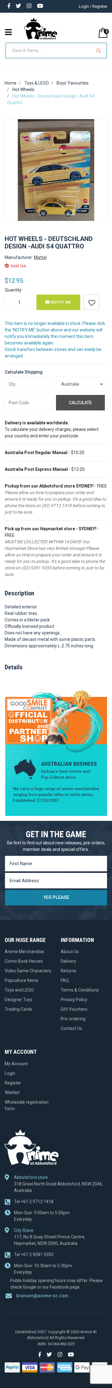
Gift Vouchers (74, 1009)
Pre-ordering (73, 1018)
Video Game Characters (28, 970)
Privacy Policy (74, 999)
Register (13, 1082)
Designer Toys (18, 999)
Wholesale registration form (27, 1105)
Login (10, 1073)
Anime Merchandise (24, 951)
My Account (16, 1063)
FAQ (65, 980)
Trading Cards (18, 1009)
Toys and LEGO (19, 989)
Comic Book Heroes (24, 961)
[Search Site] (99, 50)
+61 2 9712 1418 (34, 1201)
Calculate (80, 402)
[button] (91, 302)
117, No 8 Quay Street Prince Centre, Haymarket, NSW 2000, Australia (49, 1240)
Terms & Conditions (80, 989)
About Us (70, 951)
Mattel (40, 257)
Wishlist (12, 1092)
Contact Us (71, 1028)
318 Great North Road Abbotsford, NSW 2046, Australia (58, 1187)
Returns (68, 970)
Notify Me (60, 302)
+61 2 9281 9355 (34, 1254)
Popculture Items (21, 980)
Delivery (68, 961)
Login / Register (93, 6)
